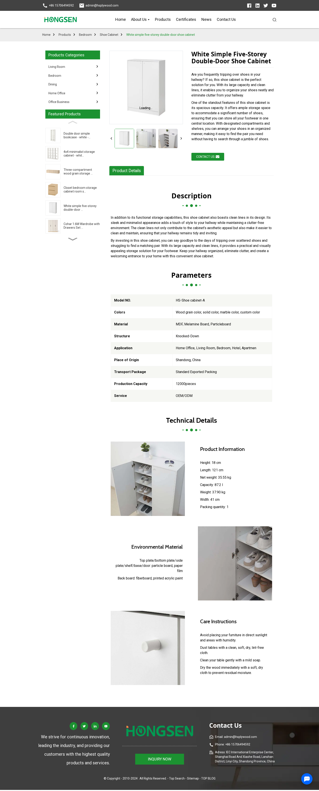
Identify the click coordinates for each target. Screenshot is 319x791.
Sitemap (193, 778)
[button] (72, 239)
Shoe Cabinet (109, 34)
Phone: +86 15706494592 (232, 744)
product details (126, 170)
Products (65, 34)
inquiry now (159, 759)
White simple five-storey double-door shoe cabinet (160, 34)
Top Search (177, 778)
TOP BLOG (208, 778)
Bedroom (85, 34)
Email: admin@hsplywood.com (236, 737)
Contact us (205, 156)
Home (46, 34)
